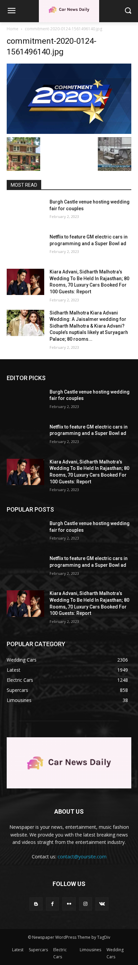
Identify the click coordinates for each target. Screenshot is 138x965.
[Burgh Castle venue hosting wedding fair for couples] (25, 212)
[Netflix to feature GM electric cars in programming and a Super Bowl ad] (25, 247)
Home (12, 29)
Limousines (90, 950)
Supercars (38, 950)
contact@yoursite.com (82, 856)
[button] (128, 11)
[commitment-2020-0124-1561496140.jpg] (69, 99)
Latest (17, 950)
